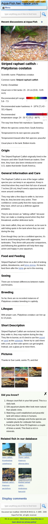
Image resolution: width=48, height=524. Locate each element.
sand (6, 341)
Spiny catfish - (7, 460)
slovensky (25, 1)
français (31, 1)
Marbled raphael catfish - (24, 486)
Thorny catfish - (24, 460)
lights (21, 268)
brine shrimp (30, 265)
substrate (19, 341)
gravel (42, 337)
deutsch (42, 1)
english (37, 1)
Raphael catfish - (8, 485)
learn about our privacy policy (24, 522)
